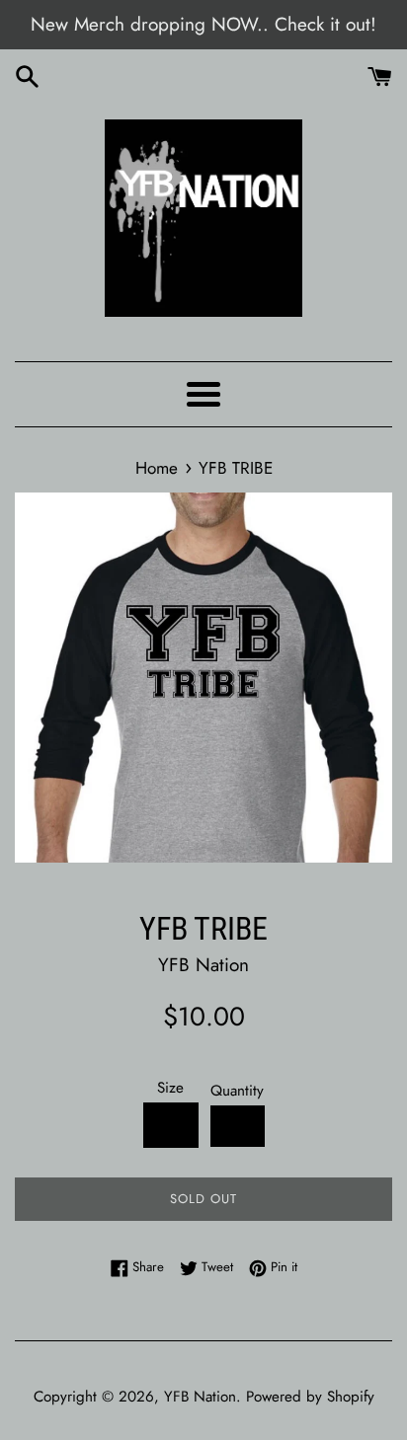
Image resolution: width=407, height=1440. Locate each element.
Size (170, 1088)
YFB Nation (200, 1396)
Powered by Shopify (310, 1396)
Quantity (237, 1090)
